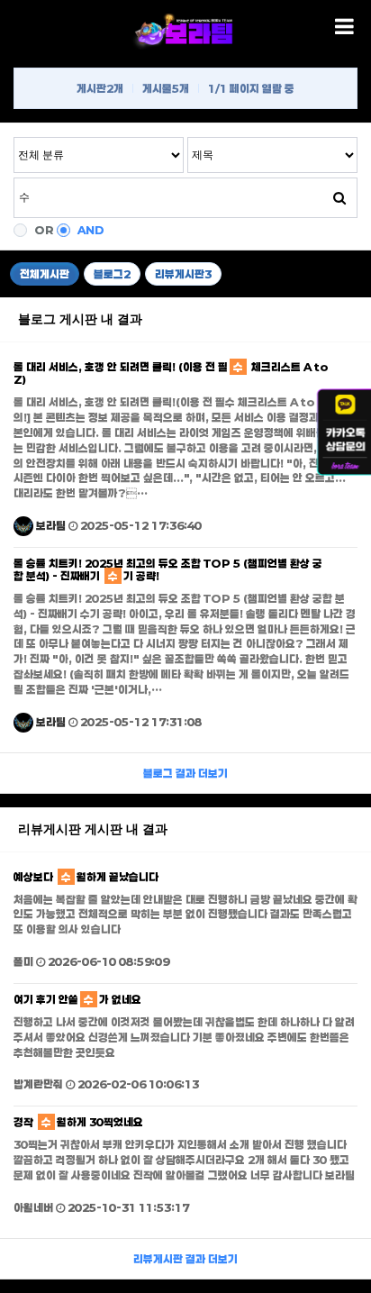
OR (44, 229)
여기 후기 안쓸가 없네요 (77, 999)
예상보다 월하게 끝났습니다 (86, 876)
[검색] (339, 197)
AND (90, 229)
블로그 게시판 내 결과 (80, 319)
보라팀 (49, 525)
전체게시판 (44, 274)
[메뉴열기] (344, 27)
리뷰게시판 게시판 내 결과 (92, 829)
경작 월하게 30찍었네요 (78, 1121)
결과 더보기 (185, 773)
